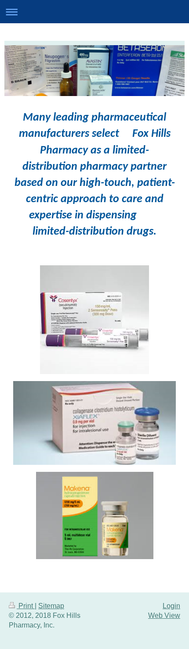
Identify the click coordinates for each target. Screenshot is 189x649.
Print (26, 606)
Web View (164, 615)
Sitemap (51, 606)
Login (171, 606)
